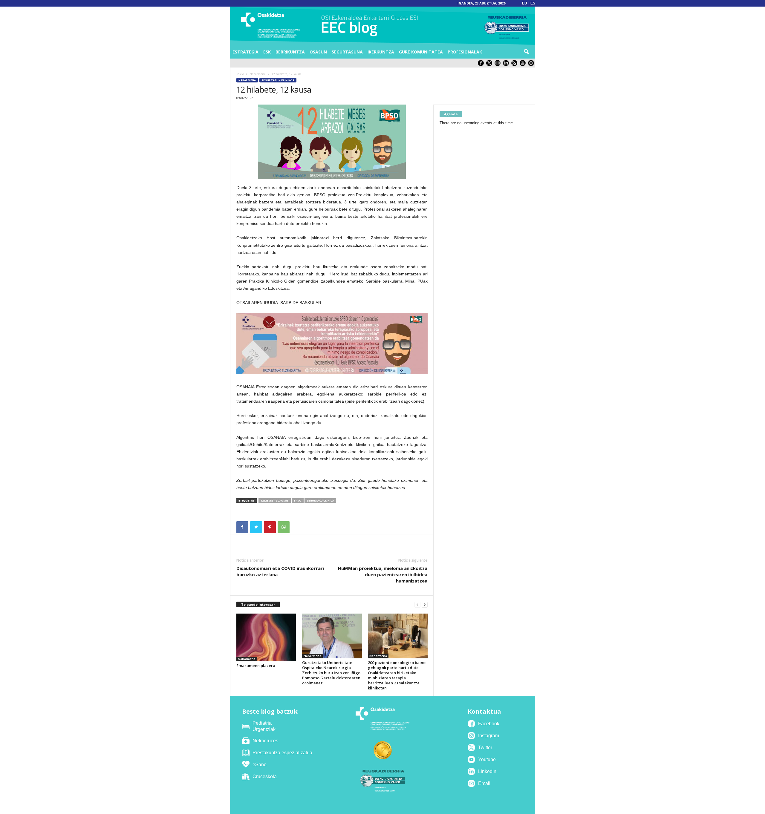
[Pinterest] (270, 527)
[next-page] (425, 605)
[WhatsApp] (284, 527)
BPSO (298, 500)
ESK (267, 52)
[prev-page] (417, 605)
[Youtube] (524, 64)
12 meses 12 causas (275, 500)
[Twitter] (256, 527)
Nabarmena (258, 74)
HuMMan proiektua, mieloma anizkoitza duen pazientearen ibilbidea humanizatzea (382, 574)
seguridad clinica (320, 500)
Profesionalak (465, 52)
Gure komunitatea (421, 52)
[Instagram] (499, 64)
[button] (526, 52)
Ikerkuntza (381, 52)
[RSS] (515, 64)
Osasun (318, 52)
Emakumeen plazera (255, 665)
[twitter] (490, 64)
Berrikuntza (290, 52)
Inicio (240, 74)
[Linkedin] (507, 64)
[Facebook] (242, 527)
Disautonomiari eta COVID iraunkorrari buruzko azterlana (280, 571)
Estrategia (245, 52)
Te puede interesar (258, 604)
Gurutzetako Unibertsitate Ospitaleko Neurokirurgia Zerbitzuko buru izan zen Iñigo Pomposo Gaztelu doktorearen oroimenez (331, 673)
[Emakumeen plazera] (266, 637)
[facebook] (482, 64)
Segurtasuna (347, 52)
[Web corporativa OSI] (531, 64)
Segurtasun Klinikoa (277, 80)
